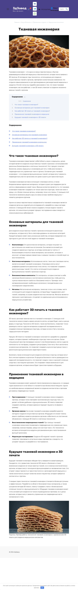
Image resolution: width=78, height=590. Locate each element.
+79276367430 (46, 9)
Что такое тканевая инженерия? (26, 104)
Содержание (27, 101)
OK (42, 587)
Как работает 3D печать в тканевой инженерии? (32, 111)
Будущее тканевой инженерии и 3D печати (30, 117)
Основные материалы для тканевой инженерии (32, 108)
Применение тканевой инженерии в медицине (32, 114)
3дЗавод (19, 8)
